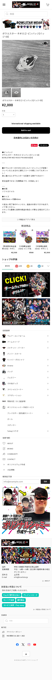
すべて (7, 266)
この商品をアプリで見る (26, 219)
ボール (10, 419)
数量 (3, 111)
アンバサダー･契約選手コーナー (20, 413)
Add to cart (26, 130)
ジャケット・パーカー (16, 348)
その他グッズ (12, 384)
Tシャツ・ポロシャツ (15, 360)
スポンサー (11, 425)
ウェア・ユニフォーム (16, 336)
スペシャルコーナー (15, 389)
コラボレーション (14, 395)
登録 (45, 482)
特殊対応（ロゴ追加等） (17, 401)
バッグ (10, 372)
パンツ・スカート (14, 354)
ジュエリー (11, 378)
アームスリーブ (13, 342)
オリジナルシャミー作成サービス (20, 407)
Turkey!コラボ (12, 431)
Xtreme (10, 366)
